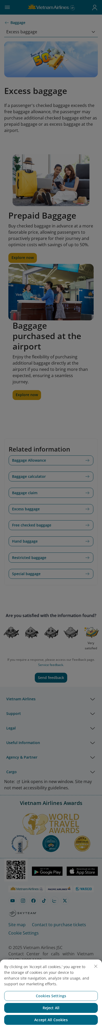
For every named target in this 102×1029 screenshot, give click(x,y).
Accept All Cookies (51, 1019)
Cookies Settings (51, 995)
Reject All (51, 1007)
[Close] (96, 966)
